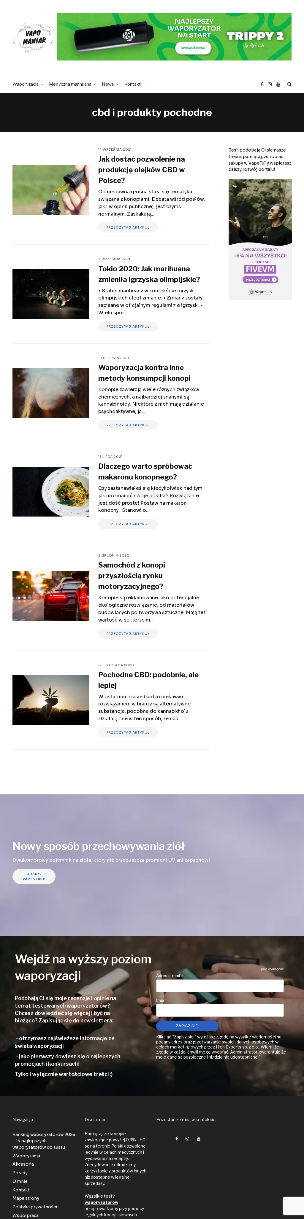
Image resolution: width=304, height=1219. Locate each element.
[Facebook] (262, 84)
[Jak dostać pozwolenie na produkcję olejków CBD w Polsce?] (50, 190)
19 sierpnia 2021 (113, 358)
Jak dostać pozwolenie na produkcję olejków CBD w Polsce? (141, 170)
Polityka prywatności (34, 1207)
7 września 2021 (114, 259)
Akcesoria (23, 1164)
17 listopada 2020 (116, 665)
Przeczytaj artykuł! (128, 227)
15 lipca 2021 (110, 457)
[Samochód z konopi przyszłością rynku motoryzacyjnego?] (50, 596)
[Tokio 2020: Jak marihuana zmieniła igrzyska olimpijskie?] (50, 294)
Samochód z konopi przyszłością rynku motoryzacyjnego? (131, 576)
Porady (20, 1172)
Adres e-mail (169, 975)
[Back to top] (285, 1201)
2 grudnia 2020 (114, 555)
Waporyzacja (26, 1156)
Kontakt (20, 1190)
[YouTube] (278, 84)
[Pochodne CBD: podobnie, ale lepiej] (50, 700)
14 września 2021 (115, 149)
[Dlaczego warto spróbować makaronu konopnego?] (50, 492)
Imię (162, 1000)
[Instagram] (270, 84)
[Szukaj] (289, 84)
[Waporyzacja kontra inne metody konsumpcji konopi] (50, 393)
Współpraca (25, 1215)
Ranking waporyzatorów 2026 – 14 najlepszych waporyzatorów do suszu (43, 1141)
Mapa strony (25, 1198)
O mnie (20, 1181)
